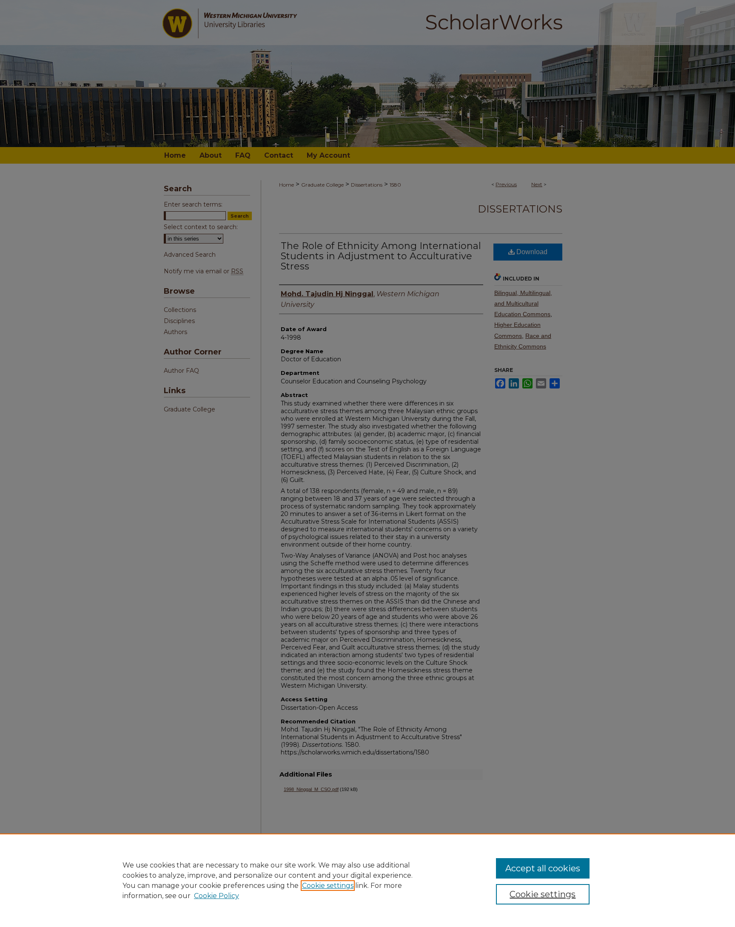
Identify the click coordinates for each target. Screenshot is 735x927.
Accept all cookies (542, 868)
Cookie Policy (216, 896)
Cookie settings (327, 886)
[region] (367, 880)
